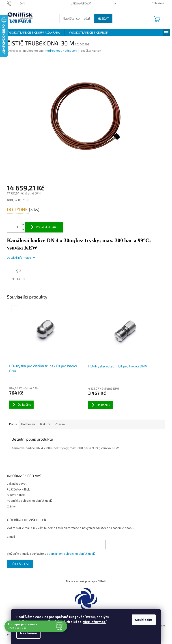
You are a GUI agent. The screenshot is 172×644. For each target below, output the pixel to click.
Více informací (94, 621)
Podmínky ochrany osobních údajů (29, 501)
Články (11, 506)
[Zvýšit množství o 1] (23, 224)
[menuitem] (33, 32)
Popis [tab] (13, 424)
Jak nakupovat (81, 4)
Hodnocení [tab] (28, 424)
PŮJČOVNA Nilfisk (18, 489)
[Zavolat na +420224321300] (13, 3)
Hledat (103, 18)
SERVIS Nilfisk (16, 495)
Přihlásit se (20, 564)
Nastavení (28, 633)
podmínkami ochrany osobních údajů (71, 554)
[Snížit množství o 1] (23, 229)
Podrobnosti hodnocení (61, 51)
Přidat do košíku (47, 227)
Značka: (91, 51)
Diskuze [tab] (45, 424)
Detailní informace (19, 258)
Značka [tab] (60, 424)
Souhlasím (143, 619)
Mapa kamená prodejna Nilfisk (86, 581)
